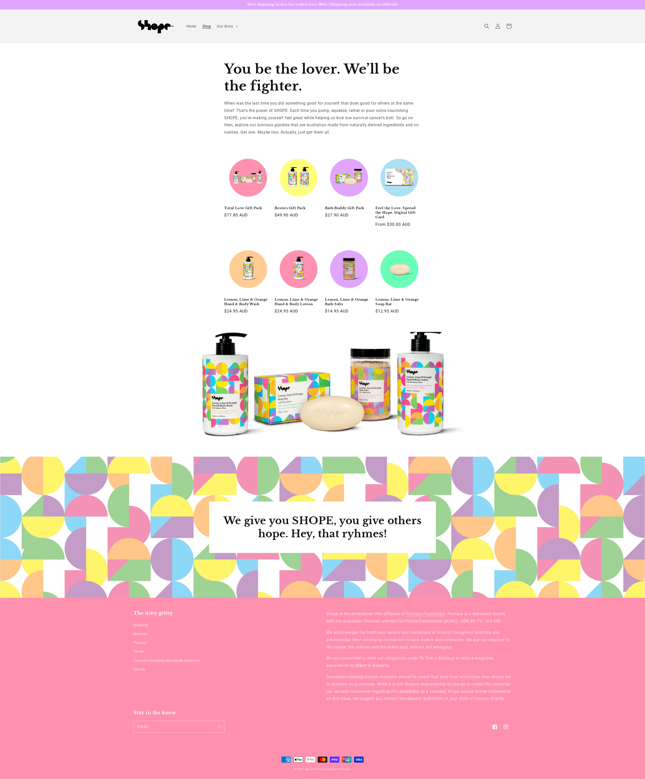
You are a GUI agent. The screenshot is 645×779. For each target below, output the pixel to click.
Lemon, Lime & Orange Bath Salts (347, 301)
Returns (140, 634)
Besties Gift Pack (290, 208)
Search (139, 669)
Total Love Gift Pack (243, 208)
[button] (486, 26)
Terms (139, 651)
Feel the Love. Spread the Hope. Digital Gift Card (395, 212)
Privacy (140, 643)
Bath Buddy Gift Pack (344, 208)
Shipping (141, 625)
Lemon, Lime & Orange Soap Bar (397, 301)
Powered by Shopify (338, 769)
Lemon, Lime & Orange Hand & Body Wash (246, 301)
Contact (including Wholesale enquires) (167, 661)
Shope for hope (315, 769)
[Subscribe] (218, 726)
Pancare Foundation (425, 613)
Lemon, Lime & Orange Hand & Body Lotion (296, 301)
